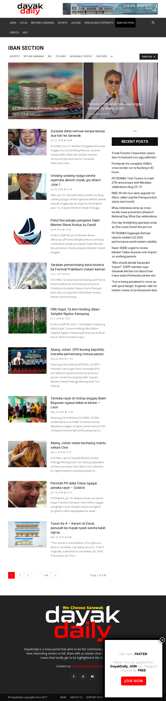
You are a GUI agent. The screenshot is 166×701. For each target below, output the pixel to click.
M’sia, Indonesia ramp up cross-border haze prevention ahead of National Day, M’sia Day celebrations (134, 212)
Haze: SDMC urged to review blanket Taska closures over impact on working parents (134, 252)
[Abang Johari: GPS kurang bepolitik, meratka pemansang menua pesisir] (27, 360)
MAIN (13, 22)
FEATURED (101, 56)
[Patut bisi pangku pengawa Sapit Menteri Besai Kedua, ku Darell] (27, 231)
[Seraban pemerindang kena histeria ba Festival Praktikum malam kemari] (27, 276)
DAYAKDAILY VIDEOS (81, 56)
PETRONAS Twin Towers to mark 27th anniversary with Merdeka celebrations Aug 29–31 (133, 182)
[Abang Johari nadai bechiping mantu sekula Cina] (27, 454)
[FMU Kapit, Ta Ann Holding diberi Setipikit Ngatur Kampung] (27, 320)
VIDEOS (14, 32)
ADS (25, 32)
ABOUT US (76, 697)
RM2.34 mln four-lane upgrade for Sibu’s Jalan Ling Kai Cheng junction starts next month (134, 197)
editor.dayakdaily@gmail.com (91, 666)
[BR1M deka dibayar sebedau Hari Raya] (45, 94)
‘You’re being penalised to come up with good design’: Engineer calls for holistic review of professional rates (134, 286)
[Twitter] (83, 676)
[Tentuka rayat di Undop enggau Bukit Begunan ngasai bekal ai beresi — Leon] (27, 409)
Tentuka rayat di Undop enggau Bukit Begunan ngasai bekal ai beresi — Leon (78, 402)
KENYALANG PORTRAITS (99, 22)
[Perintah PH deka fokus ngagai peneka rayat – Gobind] (27, 494)
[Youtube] (92, 676)
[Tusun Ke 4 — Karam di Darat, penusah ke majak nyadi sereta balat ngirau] (27, 534)
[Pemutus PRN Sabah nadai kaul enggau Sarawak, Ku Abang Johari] (120, 94)
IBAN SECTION (125, 22)
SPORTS (63, 22)
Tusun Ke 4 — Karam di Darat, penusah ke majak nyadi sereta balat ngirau (78, 527)
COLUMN (60, 56)
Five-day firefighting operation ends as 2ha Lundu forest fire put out (134, 225)
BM (49, 56)
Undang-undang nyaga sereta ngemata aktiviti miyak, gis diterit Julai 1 (76, 180)
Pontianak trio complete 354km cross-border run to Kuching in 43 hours (133, 168)
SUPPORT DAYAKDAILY (99, 697)
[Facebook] (73, 676)
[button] (153, 23)
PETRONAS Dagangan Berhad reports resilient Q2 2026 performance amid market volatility (134, 237)
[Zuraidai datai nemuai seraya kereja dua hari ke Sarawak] (27, 142)
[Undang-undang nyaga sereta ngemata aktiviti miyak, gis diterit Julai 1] (27, 186)
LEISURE (76, 22)
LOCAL (24, 22)
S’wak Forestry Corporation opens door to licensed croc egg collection (134, 155)
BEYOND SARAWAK (42, 22)
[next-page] (55, 575)
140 (46, 575)
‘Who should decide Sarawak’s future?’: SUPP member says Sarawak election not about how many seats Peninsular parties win (133, 269)
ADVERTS (14, 56)
